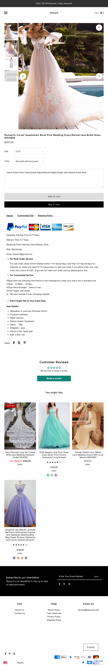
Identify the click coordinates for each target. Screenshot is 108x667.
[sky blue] (26, 557)
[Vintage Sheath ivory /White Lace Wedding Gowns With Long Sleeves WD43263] (88, 426)
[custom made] (59, 475)
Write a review (54, 378)
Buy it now (54, 204)
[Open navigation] (23, 12)
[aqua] (48, 475)
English (91, 647)
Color (7, 161)
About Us (19, 610)
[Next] (99, 76)
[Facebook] (59, 584)
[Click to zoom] (99, 27)
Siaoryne (54, 13)
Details (9, 215)
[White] (22, 468)
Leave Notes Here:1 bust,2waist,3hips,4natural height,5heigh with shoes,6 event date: (46, 172)
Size (6, 151)
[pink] (18, 557)
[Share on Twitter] (19, 343)
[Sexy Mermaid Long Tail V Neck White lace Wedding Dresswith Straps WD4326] (20, 426)
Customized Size (25, 215)
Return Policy (54, 610)
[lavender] (56, 475)
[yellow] (52, 475)
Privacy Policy (53, 616)
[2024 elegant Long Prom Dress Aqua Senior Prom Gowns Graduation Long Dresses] (54, 426)
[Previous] (23, 76)
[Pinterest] (64, 584)
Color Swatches (53, 613)
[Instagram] (69, 584)
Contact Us (19, 613)
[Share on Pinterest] (24, 343)
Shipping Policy (45, 215)
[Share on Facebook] (14, 343)
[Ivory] (18, 468)
